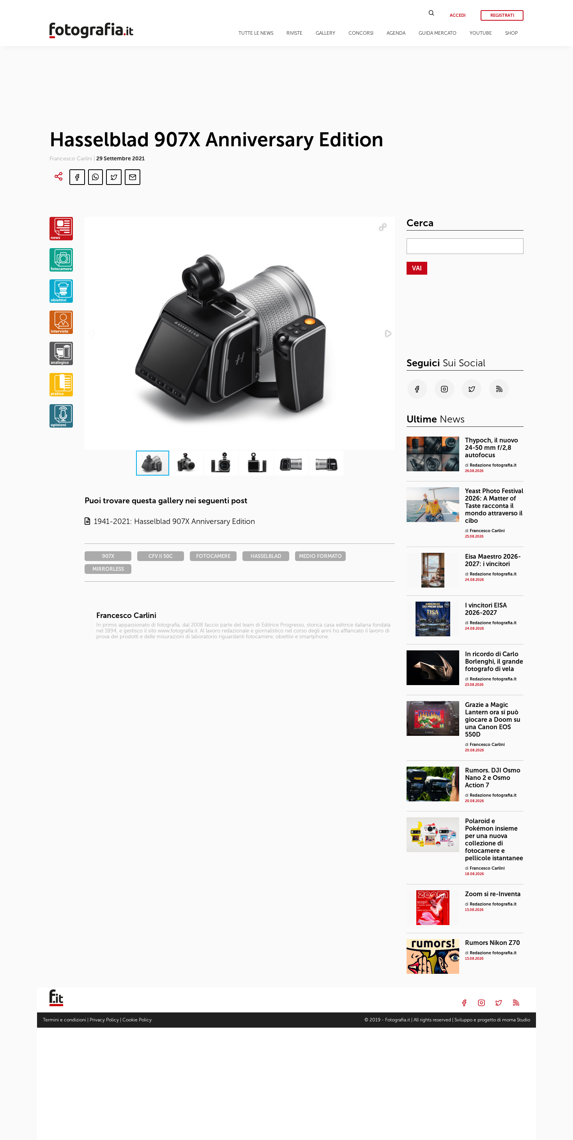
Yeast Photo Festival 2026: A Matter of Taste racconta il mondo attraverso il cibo (494, 505)
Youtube (481, 33)
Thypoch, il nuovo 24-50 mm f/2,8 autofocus (491, 448)
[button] (388, 333)
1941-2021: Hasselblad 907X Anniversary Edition (172, 521)
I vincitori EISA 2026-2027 (486, 609)
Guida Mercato (437, 33)
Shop (511, 33)
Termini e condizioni (64, 1020)
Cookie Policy (137, 1020)
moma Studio (516, 1020)
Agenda (396, 33)
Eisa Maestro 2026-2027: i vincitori (493, 560)
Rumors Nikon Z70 (492, 942)
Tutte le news (256, 33)
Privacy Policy (104, 1020)
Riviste (294, 33)
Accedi (457, 15)
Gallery (325, 33)
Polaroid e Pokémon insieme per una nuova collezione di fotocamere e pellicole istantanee (494, 839)
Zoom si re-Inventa (493, 894)
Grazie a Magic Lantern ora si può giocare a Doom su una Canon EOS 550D (492, 719)
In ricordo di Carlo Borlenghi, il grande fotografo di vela (494, 661)
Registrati (502, 15)
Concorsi (360, 33)
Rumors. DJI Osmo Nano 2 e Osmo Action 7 (492, 778)
